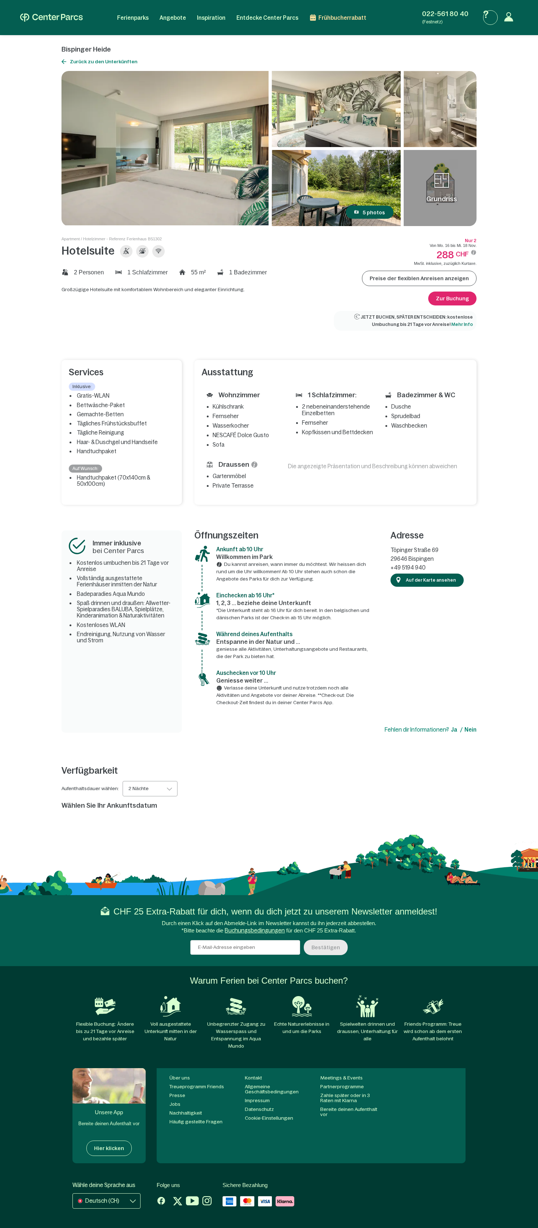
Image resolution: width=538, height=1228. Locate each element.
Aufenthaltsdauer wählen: (90, 788)
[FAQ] (490, 17)
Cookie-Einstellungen (269, 1118)
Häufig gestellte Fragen (196, 1121)
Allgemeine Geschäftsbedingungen (272, 1089)
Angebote (173, 18)
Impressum (257, 1100)
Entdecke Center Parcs (267, 18)
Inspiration (211, 18)
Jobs (174, 1104)
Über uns (179, 1078)
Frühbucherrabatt (342, 18)
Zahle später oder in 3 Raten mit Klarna (345, 1098)
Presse (177, 1095)
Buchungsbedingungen (255, 930)
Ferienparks (133, 18)
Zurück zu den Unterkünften (103, 61)
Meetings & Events (341, 1078)
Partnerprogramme (342, 1086)
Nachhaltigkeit (185, 1113)
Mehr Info (462, 324)
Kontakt (253, 1078)
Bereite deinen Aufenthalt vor (348, 1112)
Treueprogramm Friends (196, 1086)
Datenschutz (259, 1109)
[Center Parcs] (51, 18)
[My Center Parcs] (510, 17)
